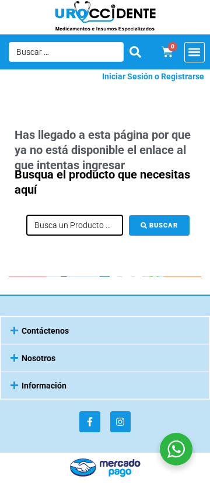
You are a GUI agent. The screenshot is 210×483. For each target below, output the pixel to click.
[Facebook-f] (89, 421)
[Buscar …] (66, 52)
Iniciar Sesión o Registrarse (153, 76)
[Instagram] (120, 421)
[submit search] (135, 52)
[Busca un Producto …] (74, 225)
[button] (194, 52)
